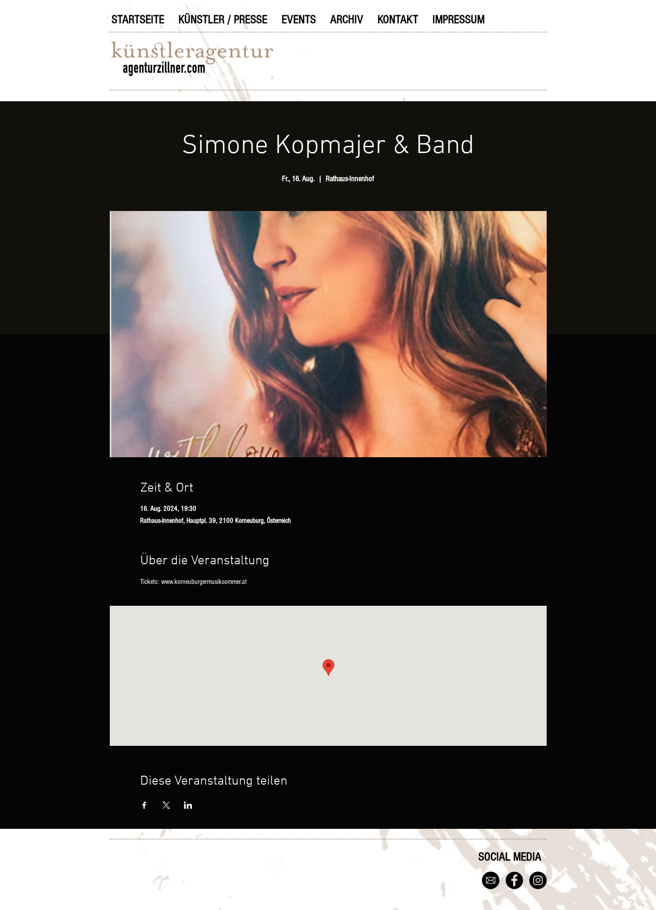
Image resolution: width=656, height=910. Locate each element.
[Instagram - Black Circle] (538, 880)
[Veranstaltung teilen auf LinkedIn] (188, 805)
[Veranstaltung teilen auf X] (166, 805)
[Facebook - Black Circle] (514, 880)
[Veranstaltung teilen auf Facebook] (144, 805)
